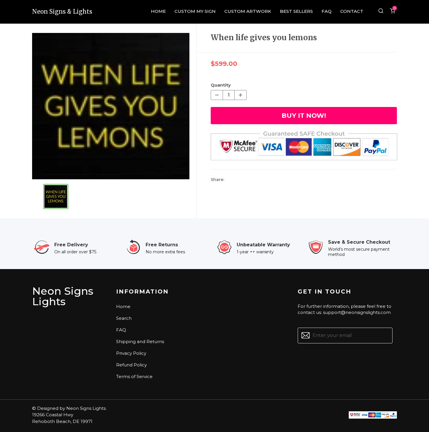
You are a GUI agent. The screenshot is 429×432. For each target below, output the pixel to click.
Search (124, 318)
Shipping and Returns (140, 341)
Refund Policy (131, 365)
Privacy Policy (131, 353)
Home (123, 306)
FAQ (121, 330)
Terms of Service (134, 376)
